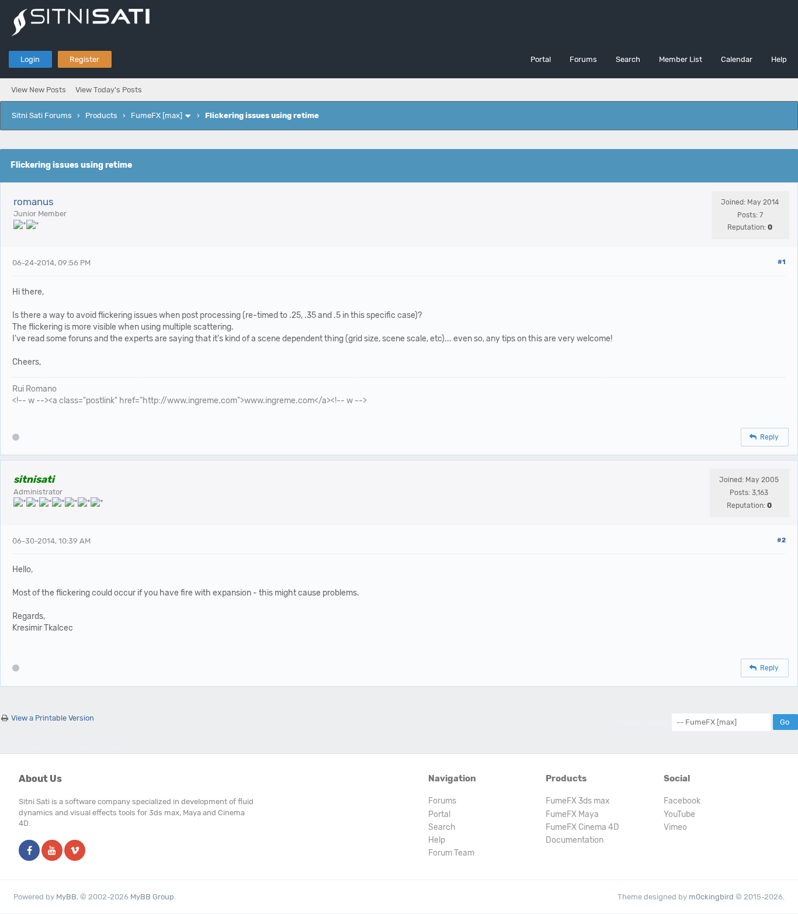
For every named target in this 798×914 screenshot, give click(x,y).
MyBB (66, 896)
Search (628, 59)
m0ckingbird (711, 896)
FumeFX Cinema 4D (582, 827)
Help (779, 59)
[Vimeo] (74, 851)
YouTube (679, 814)
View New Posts (38, 89)
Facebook (682, 801)
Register (84, 59)
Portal (540, 59)
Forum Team (451, 853)
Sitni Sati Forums (42, 115)
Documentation (574, 840)
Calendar (736, 59)
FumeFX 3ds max (578, 801)
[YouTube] (52, 851)
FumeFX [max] (156, 115)
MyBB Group (152, 896)
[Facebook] (29, 851)
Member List (680, 59)
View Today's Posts (108, 89)
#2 (781, 540)
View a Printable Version (52, 718)
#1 (782, 262)
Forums (583, 59)
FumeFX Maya (572, 814)
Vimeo (675, 827)
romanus (33, 201)
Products (101, 115)
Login (30, 59)
